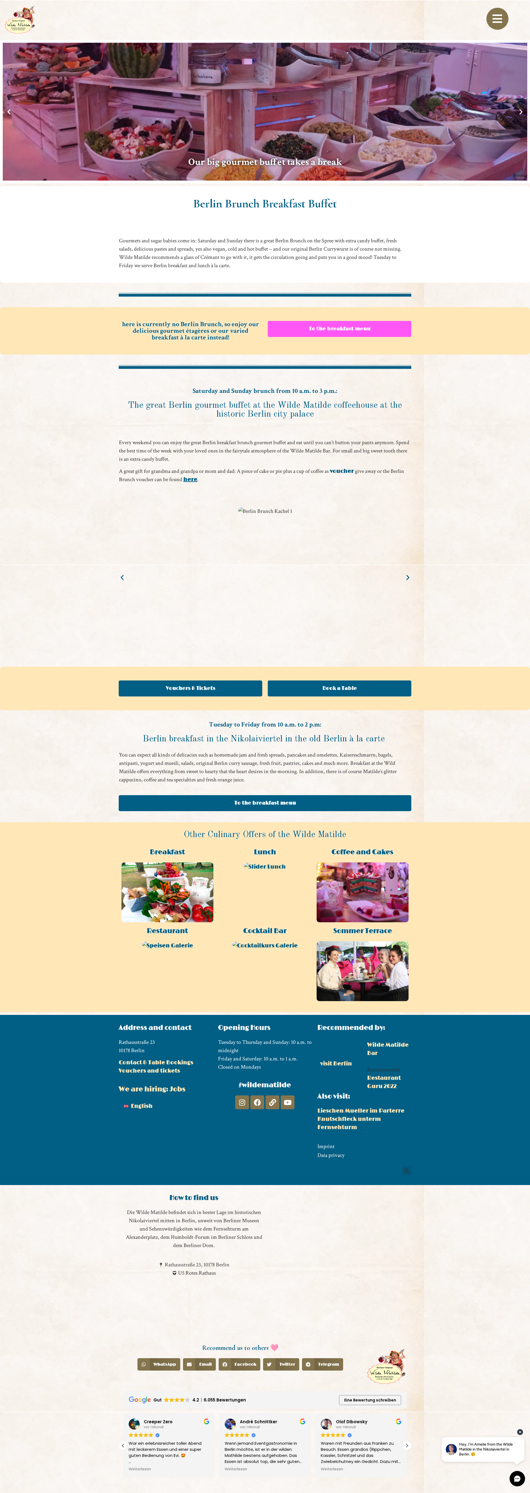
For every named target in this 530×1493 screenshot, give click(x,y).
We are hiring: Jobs (152, 1089)
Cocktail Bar (265, 931)
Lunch (265, 852)
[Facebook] (257, 1102)
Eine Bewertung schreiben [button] (370, 1400)
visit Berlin (336, 1063)
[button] (9, 111)
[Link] (272, 1102)
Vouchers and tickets (149, 1071)
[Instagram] (242, 1102)
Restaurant (167, 931)
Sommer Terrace (362, 931)
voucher (342, 471)
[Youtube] (288, 1102)
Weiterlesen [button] (140, 1469)
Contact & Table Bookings (156, 1062)
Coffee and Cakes (362, 852)
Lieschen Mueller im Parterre (360, 1111)
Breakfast (167, 852)
